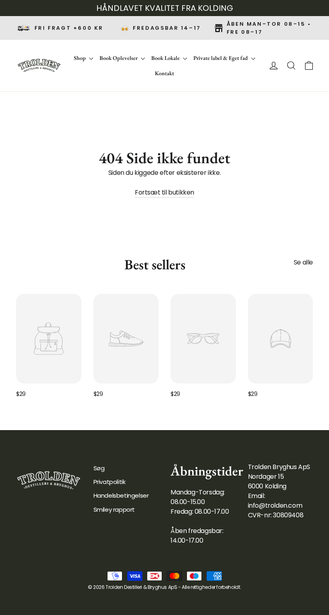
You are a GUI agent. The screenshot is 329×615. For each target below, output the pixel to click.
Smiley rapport (114, 509)
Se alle (303, 262)
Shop (80, 58)
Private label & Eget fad (221, 58)
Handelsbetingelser (121, 495)
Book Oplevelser (119, 58)
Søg (99, 468)
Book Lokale (166, 58)
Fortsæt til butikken (164, 192)
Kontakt (164, 73)
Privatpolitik (109, 482)
